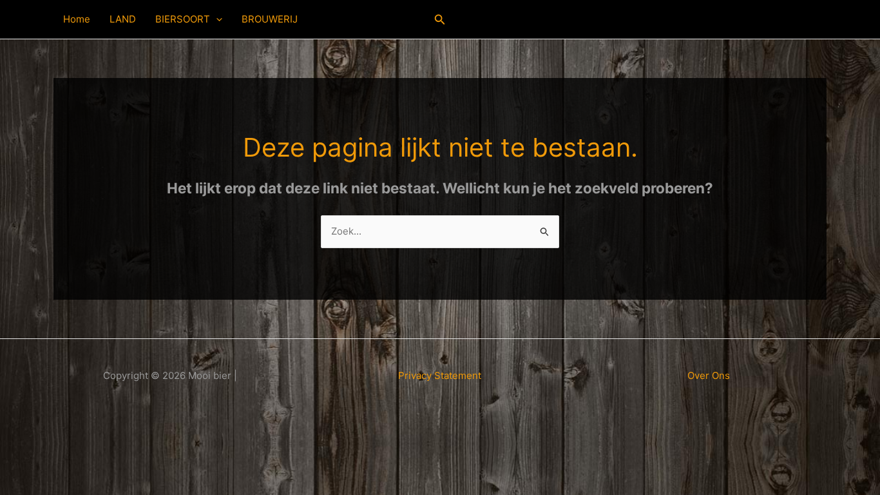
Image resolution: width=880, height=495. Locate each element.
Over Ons (708, 375)
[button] (216, 19)
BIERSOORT (182, 19)
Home (76, 19)
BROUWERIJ (270, 19)
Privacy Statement (439, 375)
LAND (123, 19)
